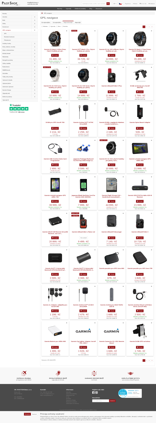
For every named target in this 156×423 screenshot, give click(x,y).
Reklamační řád (70, 395)
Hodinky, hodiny (7, 43)
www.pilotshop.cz (48, 395)
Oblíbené (152, 3)
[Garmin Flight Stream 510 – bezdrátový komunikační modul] (112, 184)
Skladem (45, 26)
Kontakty (68, 398)
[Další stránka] (151, 27)
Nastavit (34, 414)
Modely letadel (6, 53)
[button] (35, 16)
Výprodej (68, 8)
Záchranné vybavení (8, 86)
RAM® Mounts (6, 70)
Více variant (83, 238)
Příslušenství (7, 40)
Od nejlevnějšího (45, 22)
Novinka (65, 26)
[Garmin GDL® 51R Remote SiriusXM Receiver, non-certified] (55, 221)
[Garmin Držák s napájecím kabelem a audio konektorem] (112, 111)
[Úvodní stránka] (42, 13)
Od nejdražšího (57, 22)
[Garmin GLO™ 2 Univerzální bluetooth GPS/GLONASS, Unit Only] (83, 257)
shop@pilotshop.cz (32, 2)
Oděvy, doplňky (7, 63)
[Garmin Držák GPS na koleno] (140, 330)
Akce (59, 26)
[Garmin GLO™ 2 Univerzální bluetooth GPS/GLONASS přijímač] (55, 257)
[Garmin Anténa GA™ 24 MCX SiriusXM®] (83, 294)
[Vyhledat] (108, 3)
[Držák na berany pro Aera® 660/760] (140, 75)
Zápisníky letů (6, 93)
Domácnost (6, 27)
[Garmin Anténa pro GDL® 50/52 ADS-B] (112, 294)
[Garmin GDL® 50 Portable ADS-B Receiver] (140, 184)
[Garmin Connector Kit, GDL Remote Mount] (112, 330)
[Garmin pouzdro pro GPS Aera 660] (112, 257)
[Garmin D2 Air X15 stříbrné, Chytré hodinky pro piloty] (112, 38)
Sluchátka (5, 73)
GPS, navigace (7, 30)
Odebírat (112, 401)
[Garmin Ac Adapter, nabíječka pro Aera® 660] (55, 294)
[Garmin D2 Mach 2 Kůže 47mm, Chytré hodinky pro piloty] (55, 38)
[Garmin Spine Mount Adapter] (140, 111)
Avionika (5, 17)
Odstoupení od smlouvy (72, 403)
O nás (67, 397)
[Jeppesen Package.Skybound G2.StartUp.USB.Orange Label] (83, 148)
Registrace (128, 3)
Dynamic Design (7, 90)
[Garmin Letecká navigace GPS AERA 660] (140, 148)
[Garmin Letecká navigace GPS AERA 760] (55, 184)
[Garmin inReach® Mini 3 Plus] (112, 75)
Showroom (99, 8)
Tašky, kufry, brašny (8, 76)
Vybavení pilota (7, 83)
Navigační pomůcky (8, 60)
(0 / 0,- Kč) (143, 3)
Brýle (4, 20)
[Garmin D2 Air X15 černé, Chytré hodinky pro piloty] (83, 75)
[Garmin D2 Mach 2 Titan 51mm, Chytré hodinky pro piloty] (140, 38)
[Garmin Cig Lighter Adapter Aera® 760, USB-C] (83, 330)
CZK (114, 3)
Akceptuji (27, 414)
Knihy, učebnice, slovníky (9, 47)
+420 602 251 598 (32, 4)
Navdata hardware (9, 37)
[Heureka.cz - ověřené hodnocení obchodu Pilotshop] (130, 393)
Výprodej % (6, 100)
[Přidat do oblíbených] (67, 31)
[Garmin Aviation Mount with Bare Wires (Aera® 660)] (140, 294)
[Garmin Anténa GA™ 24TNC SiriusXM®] (83, 111)
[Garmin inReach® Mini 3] (140, 221)
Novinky (59, 8)
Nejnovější (78, 22)
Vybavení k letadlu (7, 80)
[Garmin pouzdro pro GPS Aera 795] (140, 257)
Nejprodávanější (68, 22)
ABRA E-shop (93, 410)
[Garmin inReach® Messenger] (112, 221)
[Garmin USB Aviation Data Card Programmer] (55, 148)
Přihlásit (135, 3)
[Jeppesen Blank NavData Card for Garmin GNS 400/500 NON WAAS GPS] (83, 184)
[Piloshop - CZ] (120, 4)
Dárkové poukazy (7, 96)
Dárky (4, 23)
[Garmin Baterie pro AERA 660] (55, 330)
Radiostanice (6, 66)
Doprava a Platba (71, 400)
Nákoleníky (5, 57)
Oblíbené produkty (80, 8)
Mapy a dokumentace (8, 50)
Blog (90, 8)
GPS (5, 33)
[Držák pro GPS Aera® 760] (55, 111)
